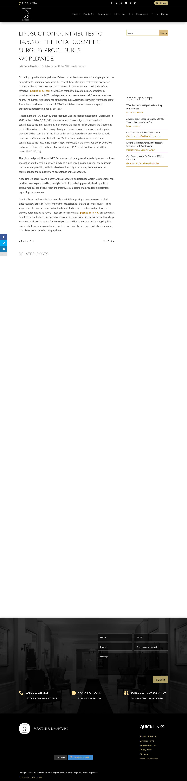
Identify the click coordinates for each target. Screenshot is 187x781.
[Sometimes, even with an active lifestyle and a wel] (115, 745)
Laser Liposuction (133, 126)
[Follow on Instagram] (121, 3)
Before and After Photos (146, 86)
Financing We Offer (148, 745)
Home (74, 14)
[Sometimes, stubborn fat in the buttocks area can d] (87, 745)
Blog (131, 14)
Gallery (155, 14)
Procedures (103, 14)
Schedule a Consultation (149, 692)
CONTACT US (168, 777)
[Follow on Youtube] (125, 3)
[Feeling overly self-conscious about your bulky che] (32, 745)
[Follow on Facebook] (111, 3)
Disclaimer (144, 754)
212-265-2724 (29, 3)
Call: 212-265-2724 (37, 692)
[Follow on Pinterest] (130, 3)
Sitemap (39, 777)
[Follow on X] (116, 3)
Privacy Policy (145, 750)
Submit (160, 679)
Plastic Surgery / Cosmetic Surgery (140, 150)
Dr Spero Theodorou (30, 66)
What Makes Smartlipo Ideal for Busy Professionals (48, 362)
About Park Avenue (148, 736)
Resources (141, 14)
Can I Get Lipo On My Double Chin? (143, 132)
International (120, 14)
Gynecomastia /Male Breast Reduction (142, 163)
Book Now (161, 3)
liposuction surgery (39, 90)
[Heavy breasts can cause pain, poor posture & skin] (59, 745)
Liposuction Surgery (76, 66)
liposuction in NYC (89, 212)
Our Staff (88, 14)
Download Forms (147, 741)
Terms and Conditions (149, 758)
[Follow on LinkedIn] (135, 3)
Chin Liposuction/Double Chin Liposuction (143, 136)
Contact (164, 14)
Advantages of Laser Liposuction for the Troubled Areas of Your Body (57, 477)
